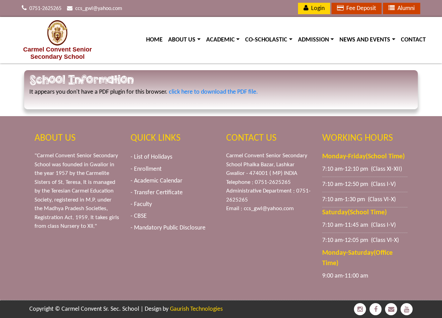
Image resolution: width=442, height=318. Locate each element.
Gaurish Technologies (196, 309)
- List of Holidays (151, 157)
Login (316, 8)
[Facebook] (375, 309)
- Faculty (141, 204)
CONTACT (413, 40)
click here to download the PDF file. (213, 92)
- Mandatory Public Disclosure (168, 228)
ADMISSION (317, 39)
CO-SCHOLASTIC (270, 39)
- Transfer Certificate (157, 192)
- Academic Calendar (156, 181)
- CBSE (139, 216)
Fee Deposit (360, 8)
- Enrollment (146, 169)
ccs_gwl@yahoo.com (98, 8)
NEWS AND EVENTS (368, 39)
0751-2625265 (45, 8)
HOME (154, 40)
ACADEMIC (224, 39)
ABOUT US (185, 39)
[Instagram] (360, 309)
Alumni (405, 8)
